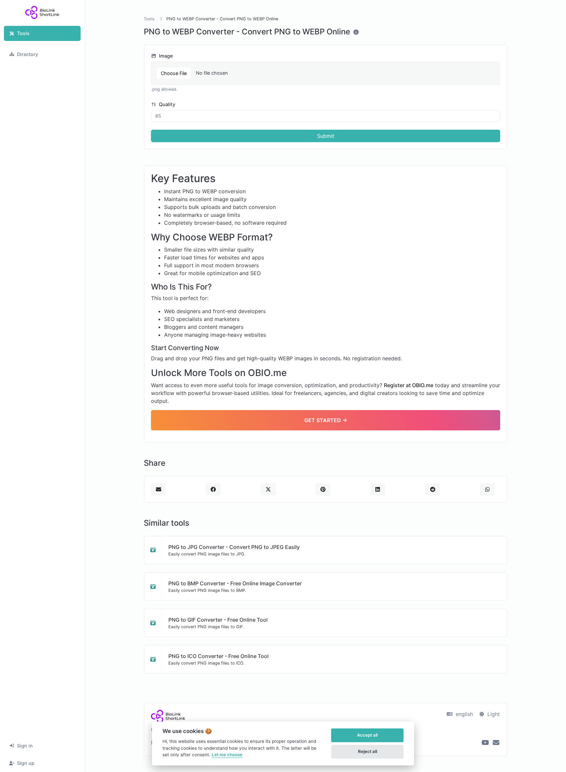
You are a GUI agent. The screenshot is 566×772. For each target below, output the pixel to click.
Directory (27, 54)
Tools (23, 33)
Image (165, 56)
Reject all (367, 751)
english (463, 714)
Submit (325, 136)
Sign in (25, 745)
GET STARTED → (325, 420)
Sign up (25, 763)
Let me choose (227, 754)
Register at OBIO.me (408, 385)
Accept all (367, 735)
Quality (166, 104)
